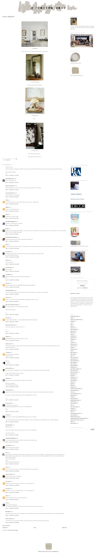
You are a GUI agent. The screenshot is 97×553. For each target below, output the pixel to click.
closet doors (73, 337)
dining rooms (73, 344)
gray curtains (73, 364)
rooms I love (73, 403)
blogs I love (73, 331)
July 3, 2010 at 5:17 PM (12, 386)
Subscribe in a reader (75, 293)
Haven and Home (9, 474)
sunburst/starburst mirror (76, 413)
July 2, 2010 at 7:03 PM (12, 314)
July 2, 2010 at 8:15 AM (12, 196)
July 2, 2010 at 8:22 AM (12, 203)
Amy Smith (8, 481)
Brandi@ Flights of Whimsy (11, 237)
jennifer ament (9, 343)
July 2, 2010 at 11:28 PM (12, 333)
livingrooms (73, 387)
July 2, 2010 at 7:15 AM (12, 175)
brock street (8, 251)
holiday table (73, 378)
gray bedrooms (74, 359)
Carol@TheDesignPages (11, 438)
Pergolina (8, 378)
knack (7, 495)
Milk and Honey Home (10, 185)
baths (72, 326)
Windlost (7, 336)
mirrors (72, 392)
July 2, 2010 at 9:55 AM (12, 241)
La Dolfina (8, 352)
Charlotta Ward (9, 390)
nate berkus (73, 395)
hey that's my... (74, 377)
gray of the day (74, 370)
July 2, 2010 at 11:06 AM (12, 280)
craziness (72, 342)
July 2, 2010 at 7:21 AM (12, 182)
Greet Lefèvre (8, 403)
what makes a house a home (77, 419)
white (72, 421)
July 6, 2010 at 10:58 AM (12, 485)
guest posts (73, 373)
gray (71, 355)
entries (72, 347)
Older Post (64, 527)
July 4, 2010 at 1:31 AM (12, 399)
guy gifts (72, 375)
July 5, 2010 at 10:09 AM (12, 471)
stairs (72, 411)
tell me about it (74, 415)
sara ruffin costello (74, 406)
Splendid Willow (9, 425)
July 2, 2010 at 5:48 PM (12, 301)
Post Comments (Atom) (13, 530)
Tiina (7, 452)
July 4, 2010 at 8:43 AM (12, 421)
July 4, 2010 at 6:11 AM (12, 411)
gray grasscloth (74, 365)
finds (72, 350)
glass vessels (73, 352)
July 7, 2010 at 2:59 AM (12, 508)
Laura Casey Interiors (10, 192)
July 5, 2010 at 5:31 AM (12, 463)
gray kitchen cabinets (75, 368)
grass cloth (73, 354)
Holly (7, 244)
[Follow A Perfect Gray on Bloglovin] (76, 194)
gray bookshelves (74, 360)
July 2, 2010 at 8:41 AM (12, 211)
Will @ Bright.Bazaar (10, 178)
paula (7, 214)
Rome (72, 317)
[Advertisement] (76, 99)
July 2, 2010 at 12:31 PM (12, 287)
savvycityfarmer (9, 445)
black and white (74, 329)
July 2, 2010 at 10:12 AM (12, 248)
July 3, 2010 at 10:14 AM (12, 357)
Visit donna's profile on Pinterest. (77, 199)
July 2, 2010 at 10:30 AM (12, 257)
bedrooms (73, 327)
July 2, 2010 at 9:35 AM (12, 225)
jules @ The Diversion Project (12, 304)
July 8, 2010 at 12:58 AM (12, 522)
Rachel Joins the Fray (10, 324)
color (72, 340)
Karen (7, 467)
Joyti (6, 502)
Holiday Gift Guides (75, 316)
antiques (72, 321)
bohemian (73, 332)
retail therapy (73, 401)
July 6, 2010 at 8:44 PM (12, 499)
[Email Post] (16, 158)
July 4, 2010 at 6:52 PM (12, 442)
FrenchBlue (8, 274)
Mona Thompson (9, 518)
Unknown (7, 283)
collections (73, 339)
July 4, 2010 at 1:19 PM (12, 434)
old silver (72, 396)
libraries (72, 385)
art (71, 322)
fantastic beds (73, 349)
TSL (6, 361)
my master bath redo (75, 393)
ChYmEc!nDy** (9, 267)
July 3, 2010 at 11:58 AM (12, 364)
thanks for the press (75, 416)
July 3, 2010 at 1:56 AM (12, 349)
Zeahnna (7, 260)
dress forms (73, 345)
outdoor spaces (74, 398)
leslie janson (8, 511)
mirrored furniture (74, 390)
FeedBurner (85, 287)
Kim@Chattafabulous (10, 290)
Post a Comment (6, 525)
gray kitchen (73, 367)
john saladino (73, 380)
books (72, 334)
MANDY (7, 207)
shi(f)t (7, 200)
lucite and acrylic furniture (76, 388)
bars (71, 324)
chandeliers (73, 336)
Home (35, 527)
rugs (71, 405)
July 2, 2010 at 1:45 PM (12, 294)
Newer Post (5, 527)
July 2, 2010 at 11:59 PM (12, 340)
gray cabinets (73, 362)
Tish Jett (7, 414)
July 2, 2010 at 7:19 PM (12, 321)
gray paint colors (74, 372)
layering (72, 383)
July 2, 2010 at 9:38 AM (12, 234)
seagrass (72, 408)
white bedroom (74, 423)
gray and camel (74, 357)
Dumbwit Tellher (9, 368)
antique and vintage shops (76, 319)
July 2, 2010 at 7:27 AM (12, 189)
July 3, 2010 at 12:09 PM (12, 375)
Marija (7, 228)
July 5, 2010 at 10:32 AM (12, 478)
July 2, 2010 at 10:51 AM (12, 264)
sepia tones (73, 410)
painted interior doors (75, 400)
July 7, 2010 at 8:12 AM (12, 515)
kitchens (72, 382)
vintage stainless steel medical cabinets (79, 418)
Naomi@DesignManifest (11, 221)
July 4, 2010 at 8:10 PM (12, 449)
